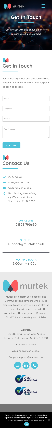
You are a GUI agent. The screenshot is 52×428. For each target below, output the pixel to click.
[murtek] (14, 4)
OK (26, 424)
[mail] (17, 365)
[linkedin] (26, 365)
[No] (49, 420)
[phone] (34, 365)
